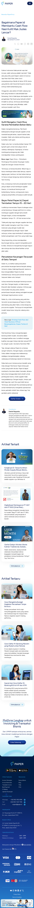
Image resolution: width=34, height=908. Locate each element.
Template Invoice (7, 785)
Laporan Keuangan (7, 791)
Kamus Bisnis (22, 780)
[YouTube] (22, 44)
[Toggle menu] (29, 3)
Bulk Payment (6, 787)
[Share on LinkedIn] (31, 44)
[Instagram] (25, 44)
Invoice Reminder (7, 782)
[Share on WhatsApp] (18, 44)
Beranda (4, 14)
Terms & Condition (17, 897)
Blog (20, 782)
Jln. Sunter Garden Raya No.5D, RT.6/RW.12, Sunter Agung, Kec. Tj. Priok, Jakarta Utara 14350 (12, 825)
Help (20, 785)
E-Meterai (5, 789)
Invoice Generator (7, 780)
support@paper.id (17, 804)
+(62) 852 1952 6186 (16, 799)
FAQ (20, 787)
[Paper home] (7, 3)
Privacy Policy (17, 894)
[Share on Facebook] (28, 44)
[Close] (32, 901)
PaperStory (11, 14)
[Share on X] (15, 44)
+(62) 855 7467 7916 (16, 802)
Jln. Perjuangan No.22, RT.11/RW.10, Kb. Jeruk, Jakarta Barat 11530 (12, 814)
